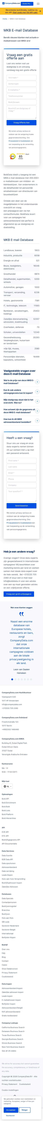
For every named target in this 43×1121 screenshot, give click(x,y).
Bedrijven (6, 914)
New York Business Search (13, 1047)
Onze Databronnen (10, 969)
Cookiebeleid (25, 141)
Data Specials (7, 898)
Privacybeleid (13, 141)
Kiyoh (27, 154)
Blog (4, 957)
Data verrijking (8, 871)
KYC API (5, 836)
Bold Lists (6, 810)
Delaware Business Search (13, 1031)
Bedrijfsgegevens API (11, 840)
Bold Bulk (6, 806)
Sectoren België (8, 930)
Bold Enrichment (9, 803)
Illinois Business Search (12, 1043)
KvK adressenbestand (11, 1012)
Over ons (5, 949)
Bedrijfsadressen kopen (12, 883)
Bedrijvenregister (9, 906)
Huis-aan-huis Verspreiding (13, 879)
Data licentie (7, 855)
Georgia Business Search (12, 1039)
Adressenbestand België (12, 1008)
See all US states (9, 1051)
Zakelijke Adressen (10, 887)
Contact (5, 961)
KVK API (5, 832)
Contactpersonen (9, 902)
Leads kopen (7, 996)
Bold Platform (7, 814)
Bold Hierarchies (9, 818)
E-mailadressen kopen (11, 1000)
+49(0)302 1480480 (10, 729)
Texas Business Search (12, 1035)
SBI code (5, 922)
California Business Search (13, 1027)
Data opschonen (9, 863)
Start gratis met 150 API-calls (25, 12)
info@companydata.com (12, 704)
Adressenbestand (9, 867)
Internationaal (7, 933)
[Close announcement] (40, 11)
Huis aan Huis (7, 918)
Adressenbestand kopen (12, 988)
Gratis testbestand (9, 1015)
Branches (6, 910)
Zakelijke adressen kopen (12, 992)
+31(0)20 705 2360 (10, 708)
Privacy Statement (9, 973)
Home (5, 19)
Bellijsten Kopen (9, 937)
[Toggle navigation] (38, 4)
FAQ (3, 953)
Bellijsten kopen (8, 1004)
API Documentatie (9, 844)
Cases (4, 965)
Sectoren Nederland (10, 926)
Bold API (5, 799)
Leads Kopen (7, 875)
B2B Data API (7, 859)
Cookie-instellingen (10, 1090)
